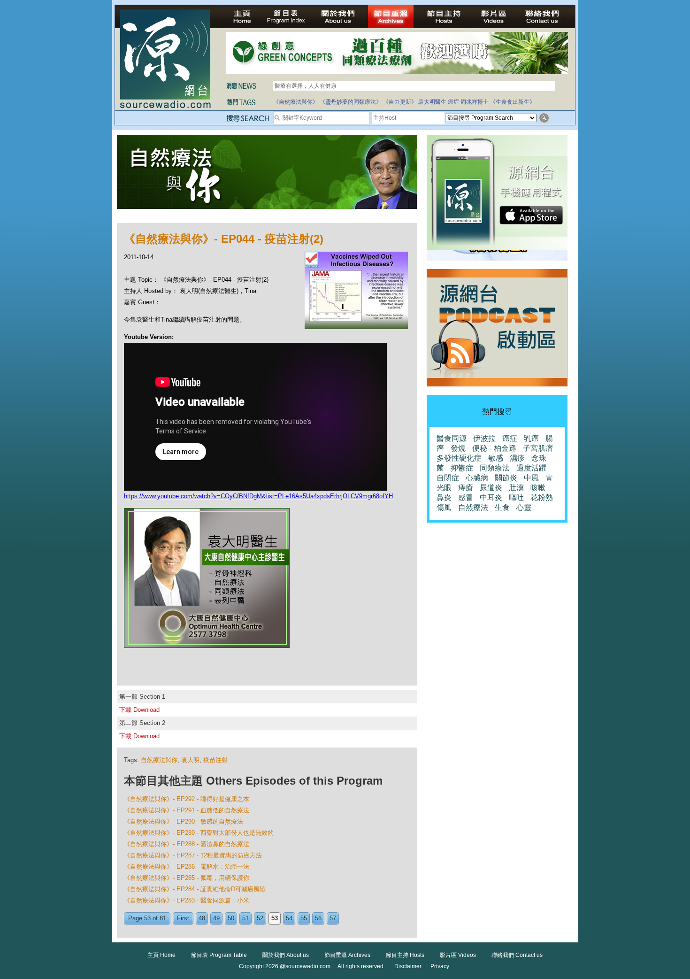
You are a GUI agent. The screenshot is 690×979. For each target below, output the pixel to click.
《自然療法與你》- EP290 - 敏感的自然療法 (183, 821)
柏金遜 (505, 448)
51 (245, 918)
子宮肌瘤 (538, 448)
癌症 (453, 102)
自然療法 (473, 507)
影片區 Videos (458, 955)
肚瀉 (516, 488)
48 (202, 918)
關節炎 (506, 478)
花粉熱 (541, 497)
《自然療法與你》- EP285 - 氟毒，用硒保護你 (186, 877)
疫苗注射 (215, 759)
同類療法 (495, 468)
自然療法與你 (159, 759)
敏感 (495, 458)
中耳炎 (491, 497)
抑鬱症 (462, 468)
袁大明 (190, 759)
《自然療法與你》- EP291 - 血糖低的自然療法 (186, 810)
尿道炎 (491, 488)
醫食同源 (452, 438)
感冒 (465, 497)
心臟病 (477, 478)
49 (216, 918)
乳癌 (531, 438)
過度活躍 (531, 468)
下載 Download (139, 709)
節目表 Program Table (219, 955)
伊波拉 (484, 438)
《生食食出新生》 (512, 102)
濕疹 (517, 458)
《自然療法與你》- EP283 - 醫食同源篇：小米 (186, 900)
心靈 (523, 507)
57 (333, 918)
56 (318, 918)
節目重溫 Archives (347, 955)
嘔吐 (516, 497)
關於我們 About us (285, 955)
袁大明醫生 (432, 102)
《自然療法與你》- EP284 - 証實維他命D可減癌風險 (195, 889)
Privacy (439, 966)
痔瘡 (465, 488)
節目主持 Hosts (405, 955)
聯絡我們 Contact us (517, 955)
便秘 (479, 448)
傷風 (444, 507)
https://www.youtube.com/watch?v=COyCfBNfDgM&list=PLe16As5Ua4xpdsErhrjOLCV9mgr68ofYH (258, 496)
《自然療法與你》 (295, 102)
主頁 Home (161, 955)
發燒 (458, 448)
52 (260, 918)
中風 (531, 478)
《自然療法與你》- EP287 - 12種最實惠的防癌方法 (193, 855)
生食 (502, 507)
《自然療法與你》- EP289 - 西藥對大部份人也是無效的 (199, 832)
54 (289, 918)
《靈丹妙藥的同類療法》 (351, 102)
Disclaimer (408, 966)
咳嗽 (537, 488)
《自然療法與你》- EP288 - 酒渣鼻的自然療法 (186, 844)
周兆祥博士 (474, 102)
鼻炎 (444, 497)
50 (231, 918)
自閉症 (448, 478)
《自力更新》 (400, 102)
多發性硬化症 (459, 458)
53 (274, 918)
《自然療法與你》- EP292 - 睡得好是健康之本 (186, 798)
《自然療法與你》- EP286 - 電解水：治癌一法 (186, 866)
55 (303, 918)
